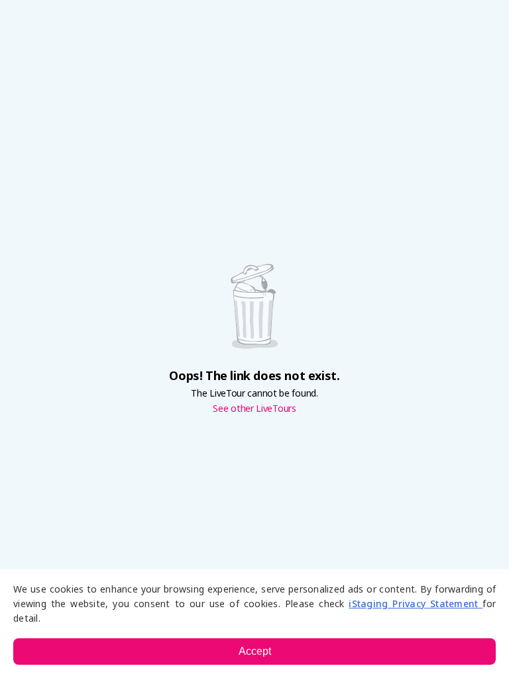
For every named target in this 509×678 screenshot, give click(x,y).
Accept (255, 651)
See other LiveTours (254, 408)
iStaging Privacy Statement (415, 603)
